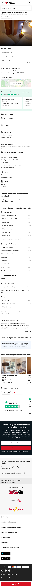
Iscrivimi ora (16, 448)
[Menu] (2, 2)
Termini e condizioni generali (9, 574)
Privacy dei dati (5, 578)
